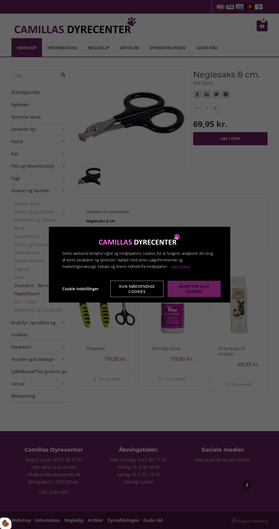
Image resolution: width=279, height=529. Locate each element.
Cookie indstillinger (80, 288)
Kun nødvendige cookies (137, 289)
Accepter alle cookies (194, 289)
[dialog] (139, 264)
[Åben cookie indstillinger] (5, 523)
